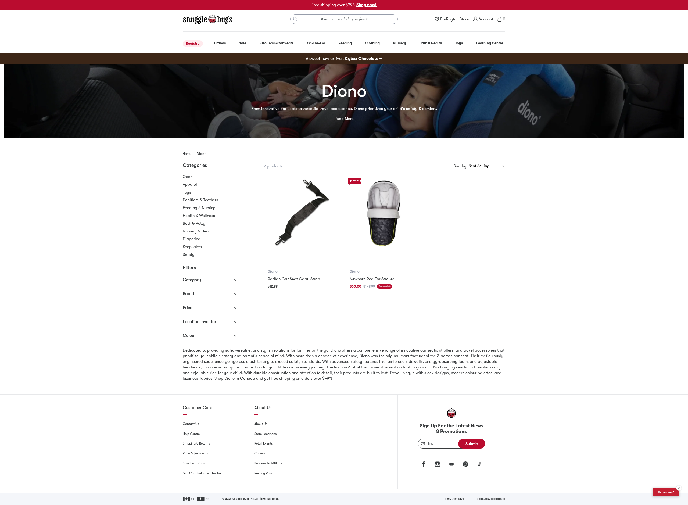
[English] (189, 499)
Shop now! (366, 4)
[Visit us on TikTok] (479, 464)
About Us (260, 424)
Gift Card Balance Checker (202, 473)
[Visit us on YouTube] (451, 464)
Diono (273, 271)
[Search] (295, 19)
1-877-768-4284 (454, 498)
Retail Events (263, 443)
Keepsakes (192, 246)
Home (187, 154)
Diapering (191, 239)
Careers (259, 453)
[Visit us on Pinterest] (465, 464)
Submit (471, 444)
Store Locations (265, 434)
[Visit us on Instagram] (437, 464)
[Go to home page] (207, 19)
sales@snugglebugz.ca (491, 498)
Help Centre (191, 434)
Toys (187, 192)
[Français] (203, 499)
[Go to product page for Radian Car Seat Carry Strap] (302, 212)
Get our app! (666, 491)
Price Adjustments (195, 453)
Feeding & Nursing (199, 207)
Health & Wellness (199, 215)
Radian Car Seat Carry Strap (294, 279)
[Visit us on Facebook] (423, 464)
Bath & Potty (194, 223)
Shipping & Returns (196, 443)
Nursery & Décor (197, 231)
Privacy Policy (264, 473)
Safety (189, 254)
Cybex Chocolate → (363, 58)
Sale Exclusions (194, 463)
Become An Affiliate (268, 463)
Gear (187, 176)
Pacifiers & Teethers (200, 200)
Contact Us (191, 424)
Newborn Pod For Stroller (372, 279)
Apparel (190, 184)
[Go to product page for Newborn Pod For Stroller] (384, 212)
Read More (344, 118)
